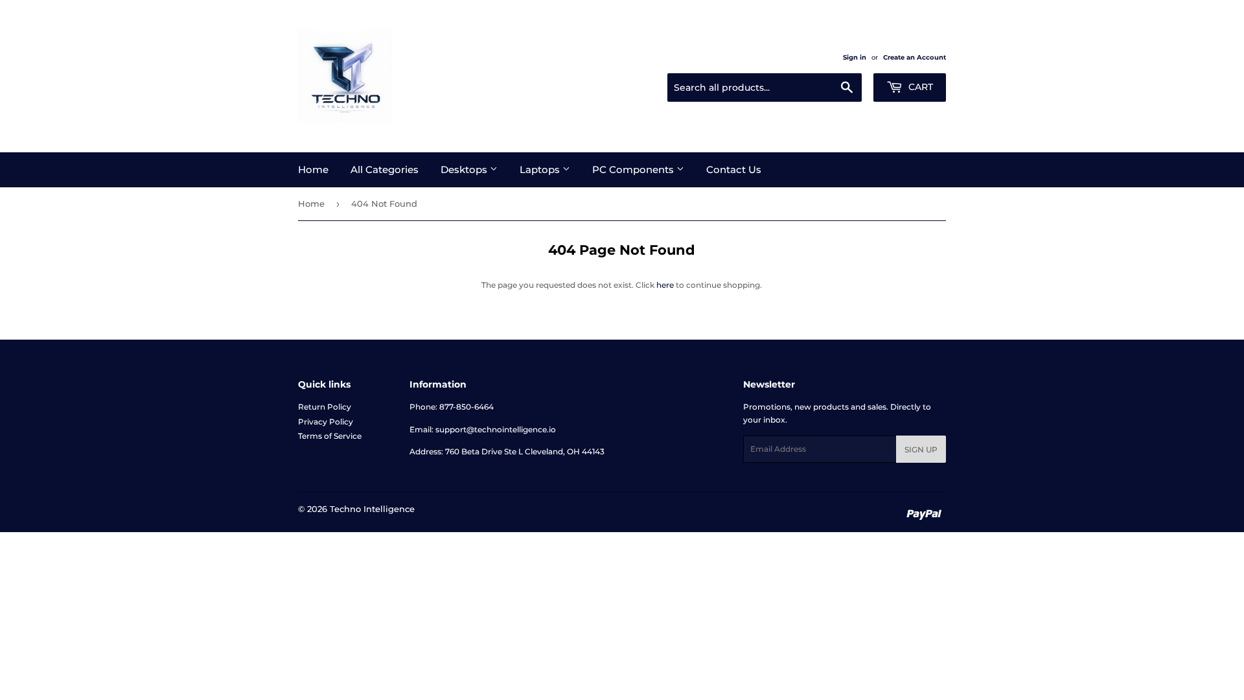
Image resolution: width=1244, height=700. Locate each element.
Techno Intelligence (372, 509)
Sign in (854, 57)
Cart (919, 87)
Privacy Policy (325, 421)
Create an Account (914, 57)
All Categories (385, 169)
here (665, 285)
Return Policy (324, 407)
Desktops (465, 169)
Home (313, 169)
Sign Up (921, 449)
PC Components (634, 169)
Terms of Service (330, 436)
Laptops (541, 169)
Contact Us (733, 169)
